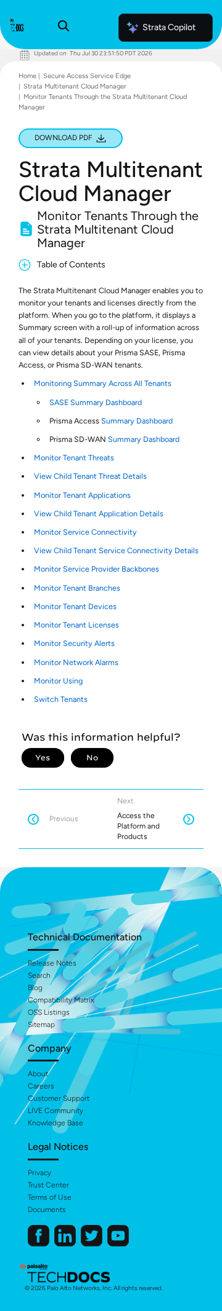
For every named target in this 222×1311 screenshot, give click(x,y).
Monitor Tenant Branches (77, 588)
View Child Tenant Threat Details (90, 476)
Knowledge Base (55, 1123)
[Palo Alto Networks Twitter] (92, 1243)
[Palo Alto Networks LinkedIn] (66, 1243)
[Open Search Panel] (63, 27)
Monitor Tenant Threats (74, 457)
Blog (35, 987)
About (38, 1073)
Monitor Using (58, 680)
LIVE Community (55, 1110)
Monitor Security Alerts (74, 643)
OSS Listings (49, 1012)
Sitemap (41, 1024)
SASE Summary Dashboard (95, 402)
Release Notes (52, 963)
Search (39, 975)
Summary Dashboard (137, 420)
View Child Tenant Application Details (98, 513)
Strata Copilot (168, 27)
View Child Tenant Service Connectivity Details (116, 550)
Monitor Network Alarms (76, 662)
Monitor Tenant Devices (75, 606)
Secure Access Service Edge (87, 76)
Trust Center (48, 1185)
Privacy (39, 1172)
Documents (47, 1209)
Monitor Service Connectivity (85, 532)
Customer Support (58, 1098)
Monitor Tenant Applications (82, 495)
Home (27, 76)
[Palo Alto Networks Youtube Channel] (118, 1243)
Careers (41, 1086)
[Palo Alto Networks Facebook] (39, 1243)
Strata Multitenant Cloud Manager (74, 86)
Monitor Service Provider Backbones (96, 568)
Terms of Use (50, 1197)
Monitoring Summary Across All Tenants (102, 383)
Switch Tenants (61, 699)
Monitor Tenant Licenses (76, 624)
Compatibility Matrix (61, 1000)
